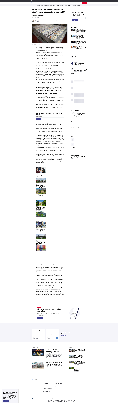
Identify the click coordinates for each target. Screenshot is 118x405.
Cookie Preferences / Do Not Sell (68, 401)
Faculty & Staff (70, 5)
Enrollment (74, 5)
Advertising (57, 381)
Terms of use (54, 401)
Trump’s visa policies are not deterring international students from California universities (78, 122)
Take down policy (59, 401)
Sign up (85, 2)
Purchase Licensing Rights (47, 388)
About (44, 381)
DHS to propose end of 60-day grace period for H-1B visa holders (81, 47)
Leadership (61, 5)
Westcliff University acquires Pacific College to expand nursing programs (79, 362)
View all (72, 73)
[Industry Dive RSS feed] (39, 383)
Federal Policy (49, 5)
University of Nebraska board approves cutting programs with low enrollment (79, 368)
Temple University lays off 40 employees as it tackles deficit (53, 363)
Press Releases (45, 389)
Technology (79, 5)
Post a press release (38, 327)
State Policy (54, 5)
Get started (63, 335)
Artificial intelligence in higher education (79, 64)
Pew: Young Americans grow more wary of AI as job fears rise (78, 128)
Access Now (6, 400)
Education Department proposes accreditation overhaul (81, 42)
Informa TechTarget (63, 397)
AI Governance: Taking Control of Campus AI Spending (78, 57)
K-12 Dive (43, 0)
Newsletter (45, 386)
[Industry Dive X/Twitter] (37, 383)
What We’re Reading (46, 391)
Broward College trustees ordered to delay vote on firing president (80, 37)
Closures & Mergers (44, 5)
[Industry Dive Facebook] (35, 383)
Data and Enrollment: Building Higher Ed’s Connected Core (80, 70)
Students (65, 5)
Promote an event (77, 147)
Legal (58, 5)
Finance (38, 5)
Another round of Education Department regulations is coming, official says (53, 351)
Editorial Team (45, 383)
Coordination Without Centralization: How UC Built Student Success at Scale (79, 156)
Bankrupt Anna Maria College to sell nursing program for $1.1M (79, 356)
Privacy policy (49, 401)
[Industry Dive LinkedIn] (33, 383)
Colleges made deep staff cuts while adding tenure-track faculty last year (81, 31)
